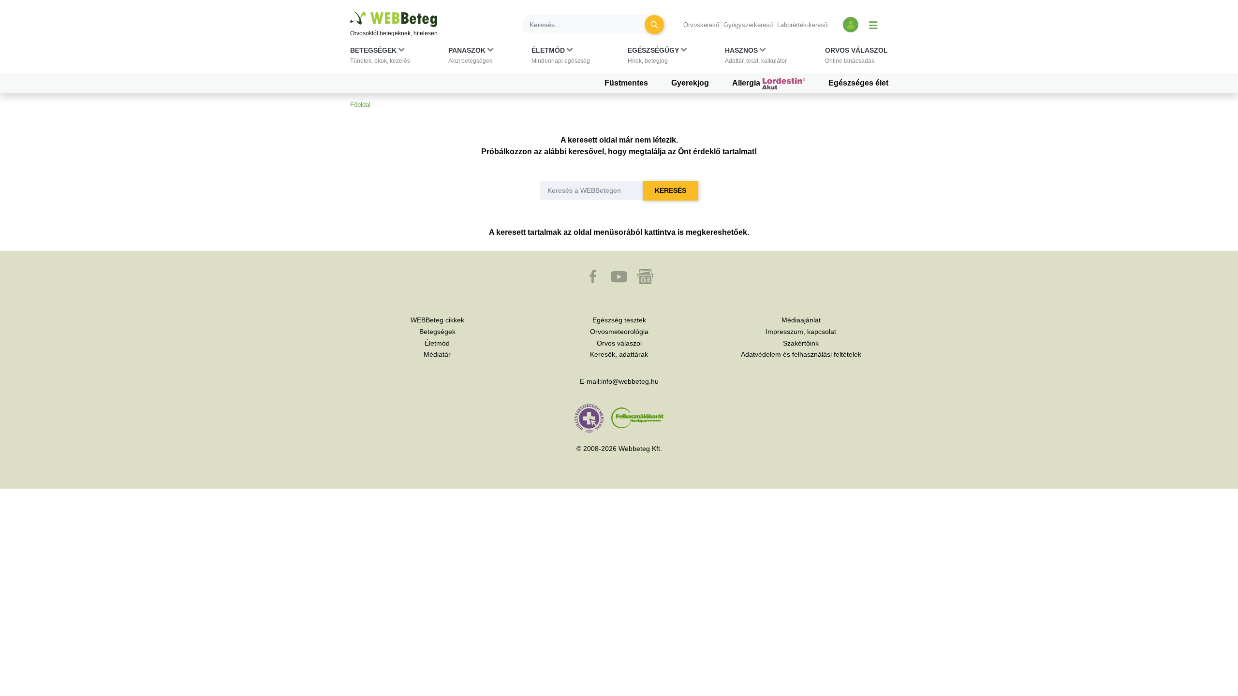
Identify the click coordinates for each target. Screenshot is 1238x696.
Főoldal (360, 104)
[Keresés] (654, 24)
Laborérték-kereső (802, 25)
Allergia (747, 83)
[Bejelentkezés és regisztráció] (850, 24)
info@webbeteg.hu (630, 381)
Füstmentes (626, 83)
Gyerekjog (690, 83)
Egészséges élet (858, 83)
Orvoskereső (701, 25)
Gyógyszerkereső (748, 25)
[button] (380, 57)
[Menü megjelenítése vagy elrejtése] (873, 24)
